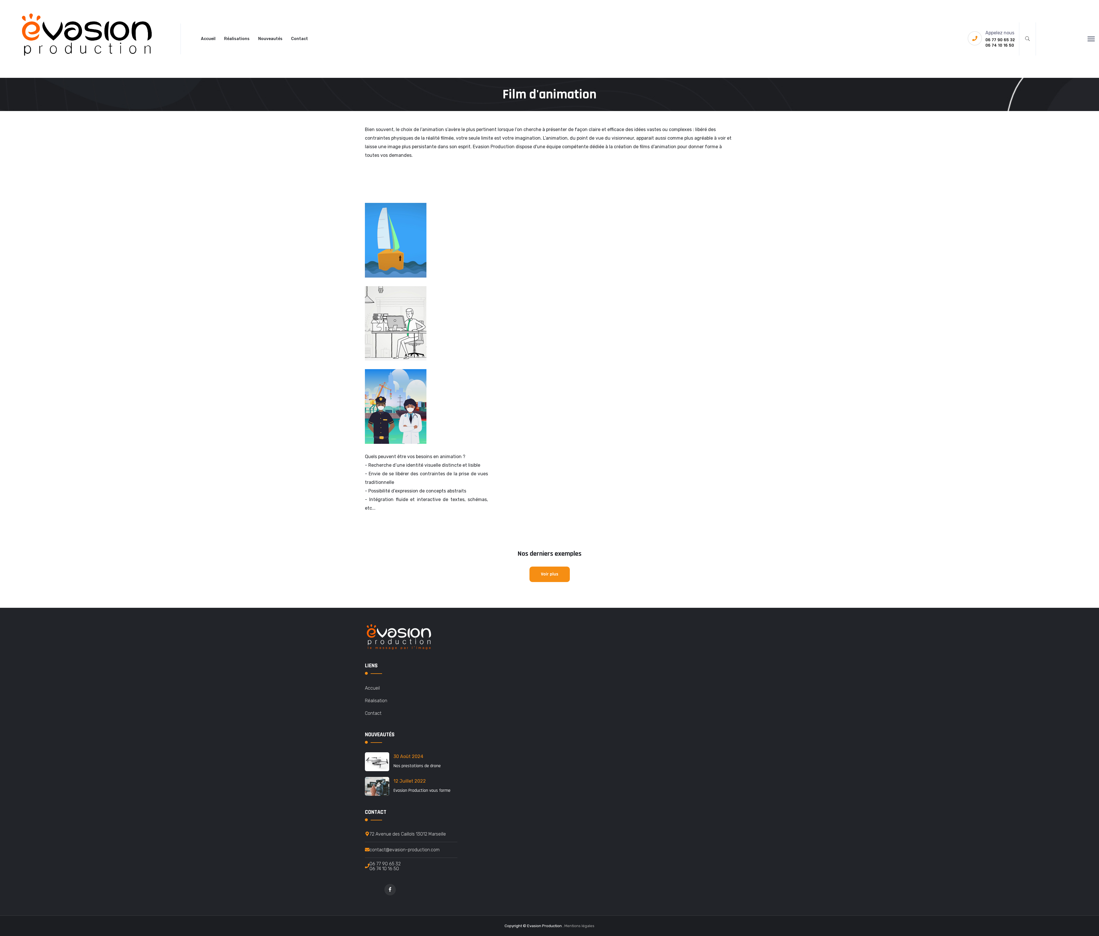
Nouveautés (270, 38)
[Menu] (1091, 39)
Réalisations (237, 38)
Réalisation (376, 700)
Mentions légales (579, 926)
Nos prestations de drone (417, 766)
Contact (299, 38)
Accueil (208, 38)
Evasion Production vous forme (422, 790)
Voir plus (549, 574)
